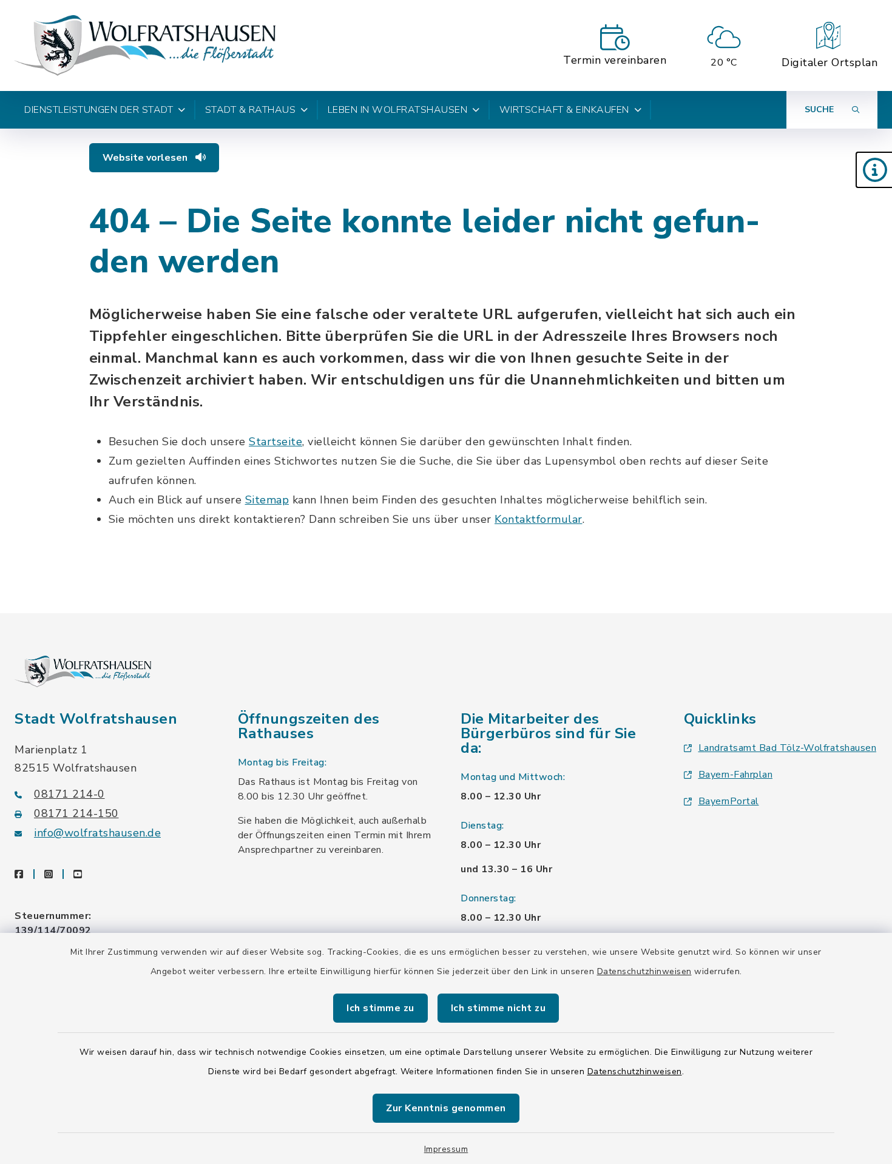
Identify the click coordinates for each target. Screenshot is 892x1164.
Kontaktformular (539, 519)
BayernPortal (728, 801)
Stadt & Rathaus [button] (250, 109)
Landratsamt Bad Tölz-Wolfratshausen (787, 748)
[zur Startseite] (145, 45)
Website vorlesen (146, 157)
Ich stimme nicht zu (498, 1008)
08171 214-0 (69, 794)
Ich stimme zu (380, 1008)
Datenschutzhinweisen (644, 971)
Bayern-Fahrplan (735, 774)
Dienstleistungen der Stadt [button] (98, 109)
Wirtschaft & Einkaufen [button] (564, 109)
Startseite (275, 441)
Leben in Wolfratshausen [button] (398, 109)
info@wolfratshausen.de (97, 833)
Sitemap (267, 500)
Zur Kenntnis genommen (446, 1108)
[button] (874, 170)
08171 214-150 (76, 813)
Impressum (446, 1149)
